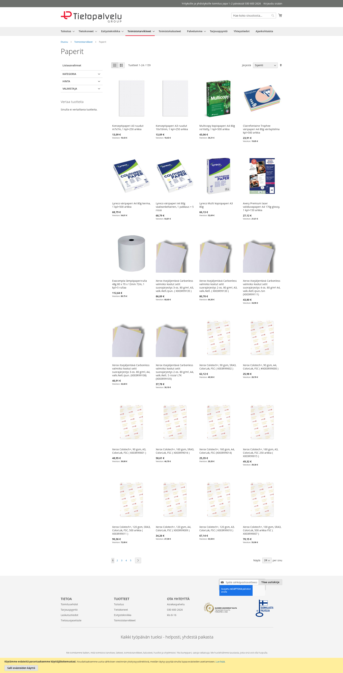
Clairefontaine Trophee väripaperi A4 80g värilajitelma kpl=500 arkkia (261, 129)
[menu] (171, 31)
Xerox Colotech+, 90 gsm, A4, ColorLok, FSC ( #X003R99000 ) (260, 366)
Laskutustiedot (69, 615)
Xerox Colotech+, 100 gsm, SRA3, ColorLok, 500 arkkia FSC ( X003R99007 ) (262, 530)
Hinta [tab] (66, 81)
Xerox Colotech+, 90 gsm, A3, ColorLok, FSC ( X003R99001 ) (129, 451)
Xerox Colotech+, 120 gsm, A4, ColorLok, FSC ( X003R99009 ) (173, 528)
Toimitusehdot (69, 604)
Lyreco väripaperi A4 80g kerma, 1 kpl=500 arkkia (131, 205)
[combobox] (253, 15)
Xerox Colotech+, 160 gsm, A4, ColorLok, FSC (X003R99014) (217, 451)
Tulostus (119, 604)
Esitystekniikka (122, 615)
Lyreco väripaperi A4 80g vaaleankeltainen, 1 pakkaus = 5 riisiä (175, 207)
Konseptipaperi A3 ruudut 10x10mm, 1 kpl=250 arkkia (172, 127)
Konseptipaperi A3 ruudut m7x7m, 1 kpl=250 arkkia (127, 127)
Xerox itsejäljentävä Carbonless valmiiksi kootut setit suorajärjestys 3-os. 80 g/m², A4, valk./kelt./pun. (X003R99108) (131, 370)
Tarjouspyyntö (69, 609)
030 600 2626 (175, 609)
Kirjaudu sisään (273, 3)
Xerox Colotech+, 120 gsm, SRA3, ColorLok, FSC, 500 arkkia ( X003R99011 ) (131, 530)
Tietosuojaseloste (71, 620)
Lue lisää (220, 661)
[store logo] (91, 17)
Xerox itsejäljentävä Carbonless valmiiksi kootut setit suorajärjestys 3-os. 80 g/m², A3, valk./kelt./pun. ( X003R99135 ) (175, 286)
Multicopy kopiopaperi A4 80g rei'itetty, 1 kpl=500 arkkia (217, 127)
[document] (171, 665)
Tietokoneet (121, 609)
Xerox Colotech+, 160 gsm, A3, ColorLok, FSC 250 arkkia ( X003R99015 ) (260, 453)
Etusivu (64, 41)
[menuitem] (67, 31)
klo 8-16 (171, 615)
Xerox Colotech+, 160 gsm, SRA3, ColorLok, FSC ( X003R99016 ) (175, 451)
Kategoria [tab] (69, 74)
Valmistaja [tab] (70, 88)
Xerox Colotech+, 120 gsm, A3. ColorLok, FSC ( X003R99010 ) (217, 528)
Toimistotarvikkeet (83, 41)
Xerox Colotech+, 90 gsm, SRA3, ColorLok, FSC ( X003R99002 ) (217, 366)
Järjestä (246, 65)
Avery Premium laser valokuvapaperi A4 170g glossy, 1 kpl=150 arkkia (261, 207)
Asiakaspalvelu (176, 604)
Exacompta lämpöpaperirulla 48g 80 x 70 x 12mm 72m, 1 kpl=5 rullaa (129, 284)
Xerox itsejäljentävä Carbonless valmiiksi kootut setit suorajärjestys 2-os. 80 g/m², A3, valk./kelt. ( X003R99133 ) (218, 286)
